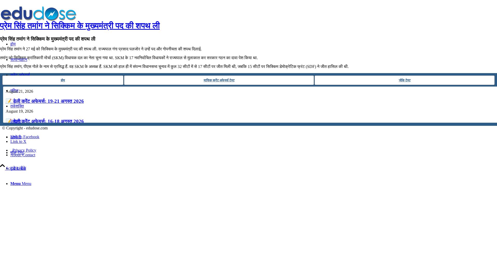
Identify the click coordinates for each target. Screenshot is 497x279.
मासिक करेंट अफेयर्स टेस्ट (219, 80)
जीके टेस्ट (405, 80)
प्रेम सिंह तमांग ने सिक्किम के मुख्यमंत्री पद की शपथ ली (80, 25)
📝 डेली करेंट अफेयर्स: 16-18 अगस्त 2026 (45, 121)
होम (63, 80)
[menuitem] (253, 168)
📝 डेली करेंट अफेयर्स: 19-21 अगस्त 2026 (45, 101)
